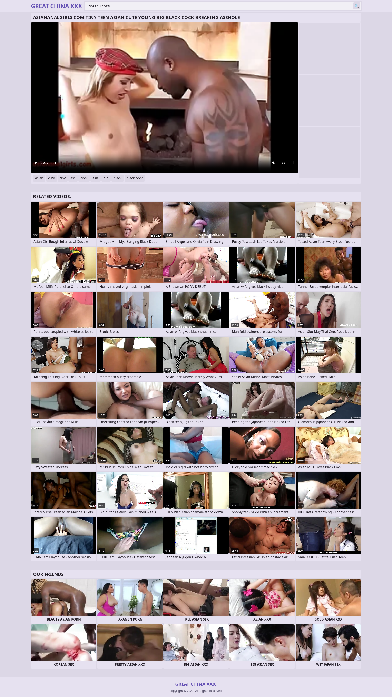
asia (95, 178)
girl (106, 178)
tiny (63, 178)
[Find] (356, 5)
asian (39, 178)
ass (73, 178)
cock (84, 178)
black (118, 178)
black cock (135, 178)
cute (51, 178)
